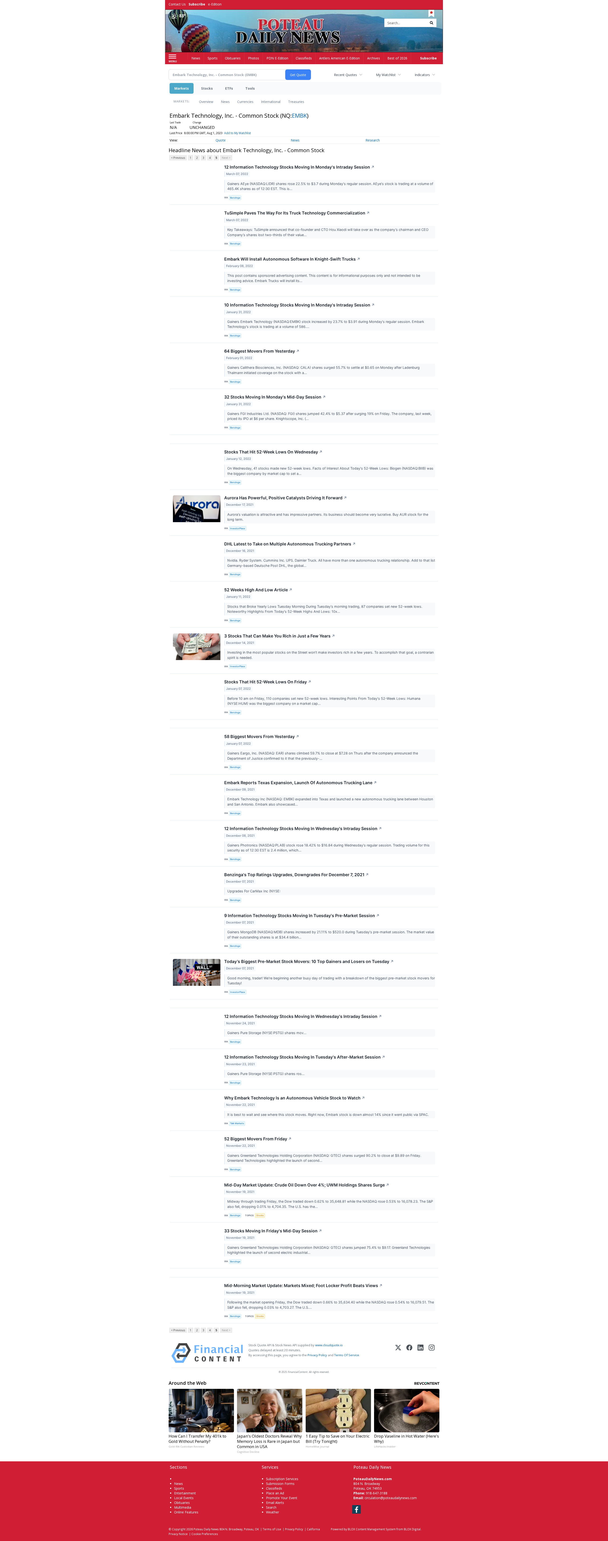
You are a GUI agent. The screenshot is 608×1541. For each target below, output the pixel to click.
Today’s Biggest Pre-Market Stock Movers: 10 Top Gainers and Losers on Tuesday (309, 961)
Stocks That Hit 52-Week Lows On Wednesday (273, 451)
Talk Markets (237, 1123)
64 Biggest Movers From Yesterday (261, 351)
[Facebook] (409, 1353)
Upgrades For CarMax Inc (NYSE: (254, 891)
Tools (250, 88)
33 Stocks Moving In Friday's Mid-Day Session (273, 1230)
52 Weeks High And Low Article (258, 589)
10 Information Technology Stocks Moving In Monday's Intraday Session (299, 304)
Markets (181, 88)
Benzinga (235, 197)
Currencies (245, 101)
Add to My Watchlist (237, 133)
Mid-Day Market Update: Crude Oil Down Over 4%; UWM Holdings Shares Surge (306, 1184)
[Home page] (304, 23)
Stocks (207, 88)
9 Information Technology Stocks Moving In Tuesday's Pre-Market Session (302, 915)
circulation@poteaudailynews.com (391, 1498)
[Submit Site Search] (431, 23)
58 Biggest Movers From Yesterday (261, 736)
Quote (221, 140)
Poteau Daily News (206, 1529)
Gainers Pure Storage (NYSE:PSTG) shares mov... (267, 1033)
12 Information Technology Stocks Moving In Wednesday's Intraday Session (303, 828)
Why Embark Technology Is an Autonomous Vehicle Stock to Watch (294, 1097)
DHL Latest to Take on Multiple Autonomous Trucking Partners (290, 543)
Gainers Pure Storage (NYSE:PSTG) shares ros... (266, 1074)
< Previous (178, 158)
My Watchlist (386, 75)
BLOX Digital (412, 1529)
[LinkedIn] (420, 1353)
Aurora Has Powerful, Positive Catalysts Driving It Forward (285, 497)
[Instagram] (432, 1353)
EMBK (299, 115)
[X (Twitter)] (398, 1353)
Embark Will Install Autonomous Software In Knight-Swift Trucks (292, 259)
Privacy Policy (317, 1355)
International (270, 101)
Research (373, 140)
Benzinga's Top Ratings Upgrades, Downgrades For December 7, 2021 (296, 874)
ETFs (229, 88)
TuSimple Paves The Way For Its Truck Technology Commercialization (297, 212)
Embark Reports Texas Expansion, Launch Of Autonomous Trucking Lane (300, 782)
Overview (206, 101)
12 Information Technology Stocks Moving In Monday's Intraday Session (299, 167)
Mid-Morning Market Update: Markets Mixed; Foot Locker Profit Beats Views (303, 1285)
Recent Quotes (345, 75)
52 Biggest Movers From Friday (258, 1138)
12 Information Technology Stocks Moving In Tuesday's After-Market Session (304, 1057)
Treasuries (296, 101)
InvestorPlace (237, 528)
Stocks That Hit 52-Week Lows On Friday (267, 681)
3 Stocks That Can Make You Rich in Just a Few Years (279, 635)
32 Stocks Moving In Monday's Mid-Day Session (275, 396)
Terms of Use (272, 1529)
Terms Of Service (346, 1355)
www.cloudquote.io (329, 1345)
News (225, 101)
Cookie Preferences (204, 1534)
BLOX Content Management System (372, 1529)
